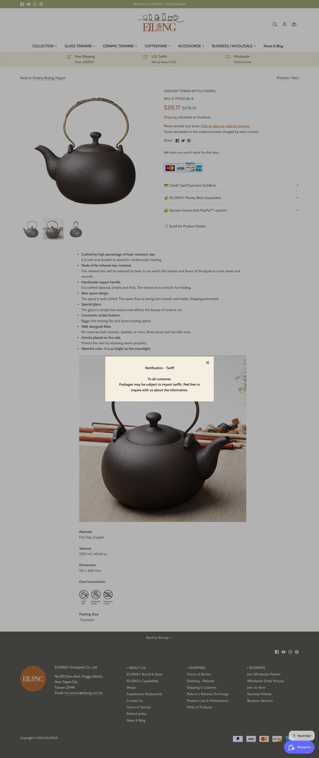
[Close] (207, 362)
